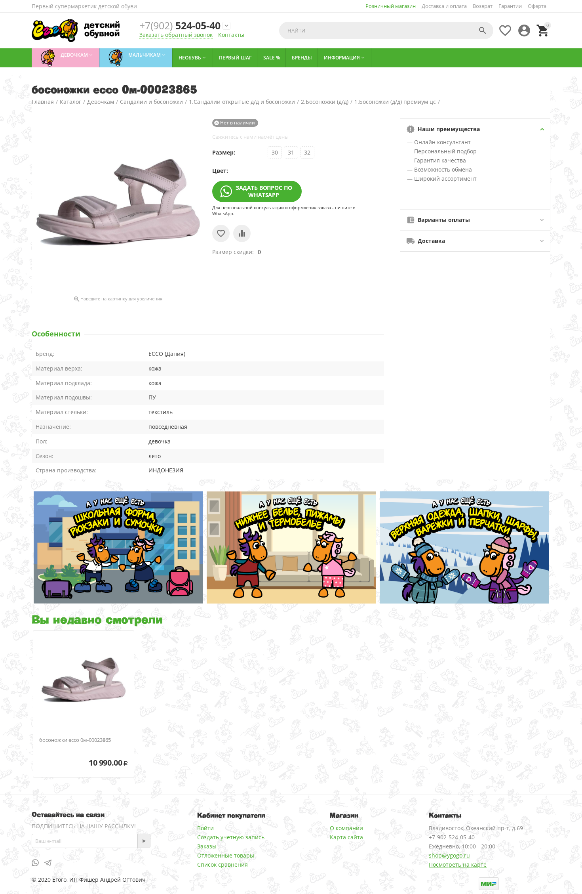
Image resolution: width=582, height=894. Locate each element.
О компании (346, 828)
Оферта (537, 6)
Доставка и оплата (444, 6)
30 (275, 152)
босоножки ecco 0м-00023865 (75, 740)
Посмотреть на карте (458, 864)
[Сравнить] (242, 233)
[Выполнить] (143, 841)
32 (307, 152)
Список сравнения (222, 864)
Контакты (231, 34)
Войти (205, 828)
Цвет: (220, 170)
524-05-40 (180, 26)
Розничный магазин (390, 6)
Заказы (207, 846)
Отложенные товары (225, 855)
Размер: (223, 152)
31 (291, 152)
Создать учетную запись (230, 837)
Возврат (483, 6)
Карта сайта (346, 837)
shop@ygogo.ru (449, 855)
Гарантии (510, 6)
